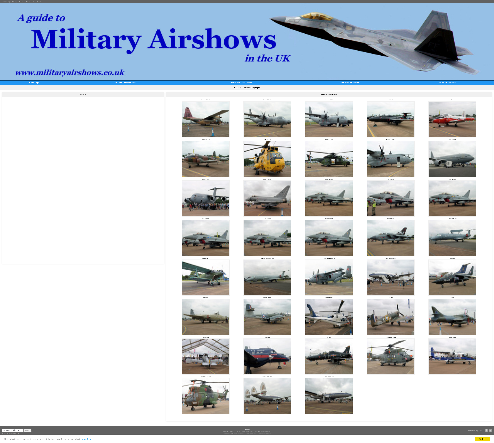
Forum (21, 1)
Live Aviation (267, 433)
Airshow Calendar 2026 (125, 83)
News (234, 431)
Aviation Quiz (256, 431)
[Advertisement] (83, 137)
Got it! (482, 438)
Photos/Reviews (227, 433)
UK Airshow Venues (350, 83)
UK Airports (260, 433)
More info (86, 439)
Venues (239, 431)
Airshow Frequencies (238, 433)
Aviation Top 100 (475, 431)
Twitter (38, 1)
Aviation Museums (266, 431)
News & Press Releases (241, 83)
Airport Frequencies (250, 433)
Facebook (30, 1)
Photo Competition (247, 431)
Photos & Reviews (447, 83)
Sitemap (13, 1)
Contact (5, 1)
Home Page (34, 83)
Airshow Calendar (227, 431)
